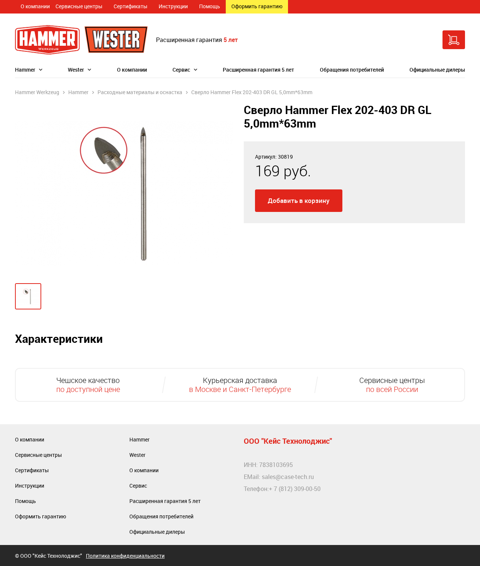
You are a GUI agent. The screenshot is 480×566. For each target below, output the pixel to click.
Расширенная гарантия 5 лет (258, 69)
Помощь (209, 6)
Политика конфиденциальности (125, 555)
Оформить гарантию (256, 6)
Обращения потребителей (352, 69)
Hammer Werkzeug (37, 92)
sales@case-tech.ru (288, 477)
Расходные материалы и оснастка (140, 92)
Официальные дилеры (437, 69)
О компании (35, 6)
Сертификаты (130, 6)
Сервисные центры (79, 6)
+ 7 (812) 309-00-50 (295, 489)
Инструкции (173, 6)
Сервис (181, 69)
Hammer (25, 69)
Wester (76, 69)
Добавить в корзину (299, 200)
